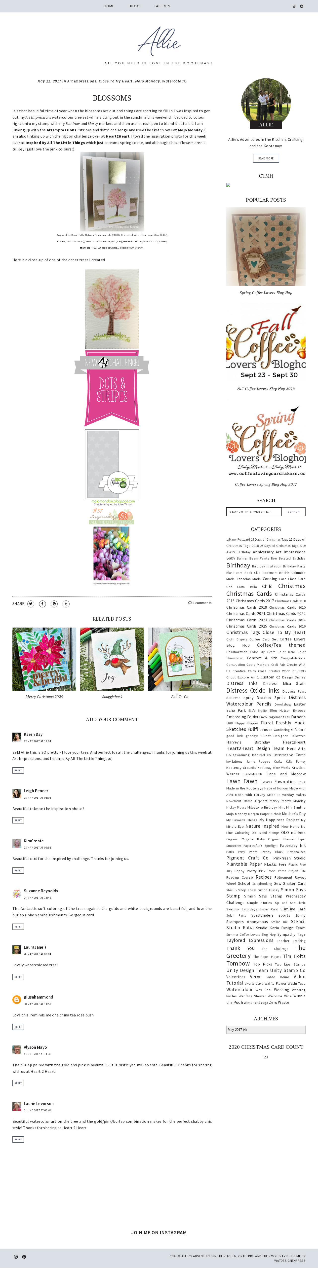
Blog (135, 6)
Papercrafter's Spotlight (260, 846)
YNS (257, 1003)
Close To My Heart (116, 81)
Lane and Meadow (286, 773)
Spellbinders (262, 915)
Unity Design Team (247, 970)
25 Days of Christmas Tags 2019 (283, 546)
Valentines (235, 976)
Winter (249, 1002)
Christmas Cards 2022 (286, 613)
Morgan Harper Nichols (264, 814)
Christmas (292, 586)
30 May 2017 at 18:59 (37, 1004)
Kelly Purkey (296, 761)
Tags (301, 934)
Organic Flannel (281, 839)
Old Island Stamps (265, 833)
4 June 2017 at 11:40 (37, 1054)
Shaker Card (294, 883)
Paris (230, 852)
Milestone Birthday (262, 807)
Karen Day (33, 734)
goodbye (252, 736)
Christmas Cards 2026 (287, 626)
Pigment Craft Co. (248, 858)
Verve (256, 976)
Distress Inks (241, 683)
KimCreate (34, 841)
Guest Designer (274, 736)
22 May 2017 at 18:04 (37, 741)
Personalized (296, 852)
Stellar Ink (279, 922)
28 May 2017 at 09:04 (37, 954)
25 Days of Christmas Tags (269, 539)
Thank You (240, 948)
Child (267, 586)
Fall (287, 717)
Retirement (283, 877)
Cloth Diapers (236, 639)
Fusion (267, 729)
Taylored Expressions (249, 940)
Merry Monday (294, 801)
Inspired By (261, 755)
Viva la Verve (254, 983)
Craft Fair (278, 665)
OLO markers (293, 832)
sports (284, 915)
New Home (290, 826)
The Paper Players (267, 957)
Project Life (297, 871)
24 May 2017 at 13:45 (37, 897)
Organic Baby (253, 839)
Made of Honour (276, 788)
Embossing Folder (242, 716)
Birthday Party (294, 566)
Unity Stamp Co (288, 970)
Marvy (274, 801)
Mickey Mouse (236, 807)
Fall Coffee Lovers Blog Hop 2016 (266, 388)
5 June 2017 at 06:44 (37, 1110)
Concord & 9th (262, 657)
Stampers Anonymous (247, 921)
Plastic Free (275, 864)
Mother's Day (294, 813)
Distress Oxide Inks (252, 690)
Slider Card (269, 909)
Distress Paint (294, 691)
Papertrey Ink (293, 845)
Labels (160, 6)
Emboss (299, 710)
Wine (288, 996)
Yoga (264, 1002)
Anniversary (263, 551)
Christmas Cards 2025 (246, 626)
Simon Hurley (268, 890)
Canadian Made (249, 579)
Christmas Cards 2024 (287, 620)
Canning (270, 578)
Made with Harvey (250, 794)
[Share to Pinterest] (54, 603)
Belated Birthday (292, 558)
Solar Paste (236, 915)
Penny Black (273, 852)
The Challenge (275, 949)
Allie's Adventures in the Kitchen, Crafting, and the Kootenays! (235, 1256)
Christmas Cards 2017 (255, 600)
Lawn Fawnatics (277, 781)
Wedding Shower (252, 996)
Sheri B (231, 890)
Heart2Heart (117, 136)
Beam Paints (259, 558)
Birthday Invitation (266, 566)
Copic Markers (258, 664)
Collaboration (236, 652)
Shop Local (247, 890)
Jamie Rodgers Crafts (264, 761)
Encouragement (271, 717)
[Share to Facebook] (42, 603)
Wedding (281, 989)
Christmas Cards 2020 (287, 607)
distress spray (239, 697)
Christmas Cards (249, 593)
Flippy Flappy (247, 723)
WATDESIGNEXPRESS (290, 1260)
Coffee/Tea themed (281, 645)
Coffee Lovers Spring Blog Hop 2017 (266, 484)
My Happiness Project (279, 819)
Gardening (282, 729)
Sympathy (286, 934)
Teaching (299, 941)
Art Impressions (82, 81)
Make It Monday (280, 794)
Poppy (240, 871)
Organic (232, 839)
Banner (242, 558)
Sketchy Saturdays (241, 909)
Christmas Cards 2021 (245, 613)
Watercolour (173, 81)
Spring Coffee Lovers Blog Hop (266, 292)
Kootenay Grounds (241, 767)
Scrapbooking (262, 884)
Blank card (234, 573)
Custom (268, 676)
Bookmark (270, 573)
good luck (234, 736)
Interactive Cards (290, 754)
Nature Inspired (262, 826)
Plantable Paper (244, 864)
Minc (281, 807)
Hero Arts (296, 748)
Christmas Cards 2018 (290, 601)
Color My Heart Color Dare (272, 652)
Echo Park (236, 710)
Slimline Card (293, 908)
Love (302, 782)
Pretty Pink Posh (261, 871)
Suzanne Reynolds (41, 891)
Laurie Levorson (39, 1103)
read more (266, 158)
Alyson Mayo (35, 1047)
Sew (277, 883)
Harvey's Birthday (248, 742)
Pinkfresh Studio (289, 858)
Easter (300, 704)
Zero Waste (279, 1002)
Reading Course (239, 877)
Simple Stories (259, 902)
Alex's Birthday (238, 552)
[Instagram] (294, 6)
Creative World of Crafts (287, 671)
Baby (230, 558)
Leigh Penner (36, 790)
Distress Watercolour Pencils (266, 700)
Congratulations (293, 658)
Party (241, 852)
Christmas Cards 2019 (246, 607)
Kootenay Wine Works (274, 768)
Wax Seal (263, 990)
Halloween (298, 736)
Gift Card (298, 729)
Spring (300, 915)
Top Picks (262, 964)
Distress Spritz (271, 697)
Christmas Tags (243, 632)
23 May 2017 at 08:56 (37, 847)
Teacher (283, 940)
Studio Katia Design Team (281, 927)
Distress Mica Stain (284, 683)
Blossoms (112, 98)
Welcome (275, 996)
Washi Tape (297, 983)
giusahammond (38, 997)
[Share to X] (30, 603)
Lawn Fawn (242, 781)
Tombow (238, 963)
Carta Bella (247, 587)
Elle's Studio (257, 710)
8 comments (202, 602)
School (244, 883)
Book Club (252, 573)
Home (109, 6)
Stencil (298, 921)
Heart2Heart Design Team (255, 748)
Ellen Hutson (280, 710)
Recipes (264, 877)
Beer (274, 558)
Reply (18, 770)
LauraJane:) (35, 947)
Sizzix (302, 903)
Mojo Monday (147, 81)
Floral (267, 723)
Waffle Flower (276, 983)
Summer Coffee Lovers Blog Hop (251, 934)
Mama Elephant (255, 801)
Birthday (238, 565)
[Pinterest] (302, 6)
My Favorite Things (241, 820)
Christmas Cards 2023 (246, 619)
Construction (235, 665)
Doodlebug (283, 704)
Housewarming (238, 755)
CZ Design (284, 677)
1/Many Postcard (238, 539)
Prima (282, 871)
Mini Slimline (296, 807)
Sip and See (285, 903)
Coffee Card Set (263, 639)
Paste (253, 852)
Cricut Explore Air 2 (242, 677)
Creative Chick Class (250, 671)
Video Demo (278, 977)
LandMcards (253, 774)
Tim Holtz (294, 956)
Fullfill (254, 729)
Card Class (288, 579)
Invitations (234, 761)
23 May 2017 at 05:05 (37, 797)
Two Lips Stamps (290, 964)
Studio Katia (240, 928)
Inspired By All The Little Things (55, 142)
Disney (300, 677)
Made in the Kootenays (244, 788)
